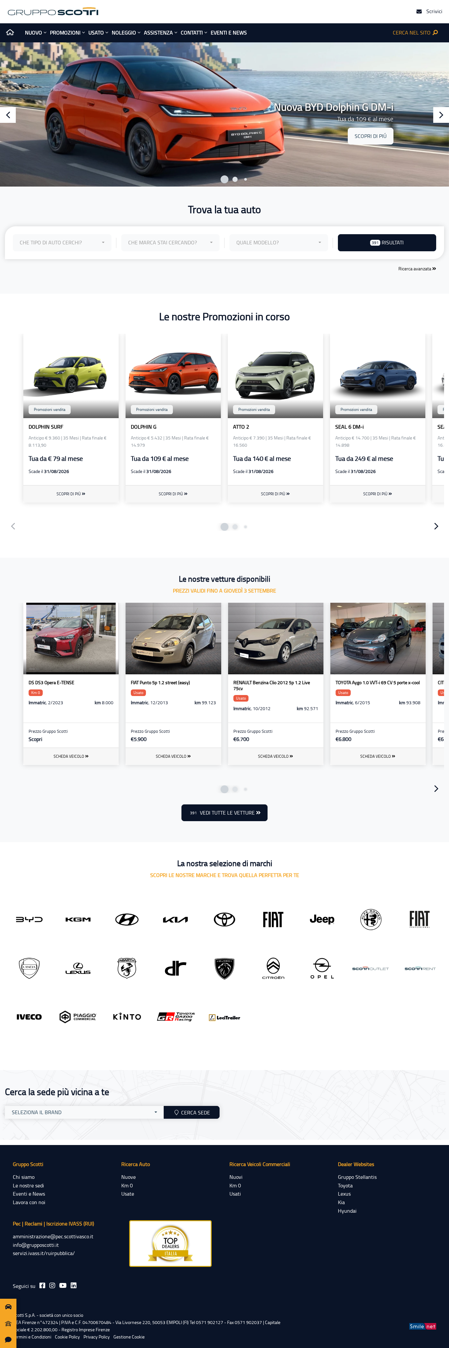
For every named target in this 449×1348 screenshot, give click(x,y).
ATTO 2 (241, 426)
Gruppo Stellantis (357, 1176)
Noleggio (124, 32)
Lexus (344, 1193)
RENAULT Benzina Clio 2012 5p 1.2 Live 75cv (271, 685)
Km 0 (127, 1185)
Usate (127, 1193)
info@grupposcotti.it (36, 1244)
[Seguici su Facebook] (42, 1285)
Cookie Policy (67, 1337)
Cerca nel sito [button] (412, 32)
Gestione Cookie (129, 1337)
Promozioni (65, 32)
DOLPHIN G (143, 426)
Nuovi (236, 1176)
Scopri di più (69, 494)
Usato (96, 32)
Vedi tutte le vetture (223, 812)
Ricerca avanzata (415, 268)
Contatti (192, 32)
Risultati (388, 242)
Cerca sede (195, 1112)
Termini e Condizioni (32, 1337)
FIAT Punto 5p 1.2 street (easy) (160, 682)
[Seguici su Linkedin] (74, 1285)
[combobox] (62, 242)
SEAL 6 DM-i (349, 426)
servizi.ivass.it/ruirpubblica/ (44, 1253)
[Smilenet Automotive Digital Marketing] (422, 1326)
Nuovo (33, 32)
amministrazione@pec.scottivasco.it (53, 1236)
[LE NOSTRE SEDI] (8, 1323)
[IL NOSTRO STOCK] (8, 1307)
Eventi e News (29, 1193)
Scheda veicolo (69, 756)
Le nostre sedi (28, 1185)
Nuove (128, 1176)
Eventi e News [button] (229, 32)
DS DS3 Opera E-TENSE (51, 682)
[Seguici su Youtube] (63, 1285)
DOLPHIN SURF (46, 426)
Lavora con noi (29, 1202)
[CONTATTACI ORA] (8, 1340)
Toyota (345, 1185)
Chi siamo (24, 1176)
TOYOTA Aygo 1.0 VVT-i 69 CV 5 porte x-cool (378, 682)
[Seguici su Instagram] (52, 1285)
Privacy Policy (96, 1337)
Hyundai (347, 1210)
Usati (235, 1193)
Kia (341, 1202)
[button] (224, 179)
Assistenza (158, 32)
